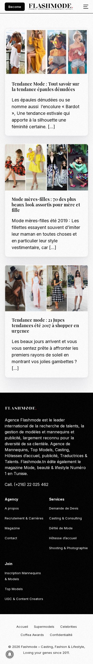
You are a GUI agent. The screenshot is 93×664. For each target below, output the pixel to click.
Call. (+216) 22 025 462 (26, 484)
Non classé (22, 275)
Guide (18, 38)
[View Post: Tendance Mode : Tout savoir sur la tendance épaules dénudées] (46, 52)
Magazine (32, 38)
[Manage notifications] (10, 654)
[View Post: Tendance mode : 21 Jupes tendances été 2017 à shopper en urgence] (46, 288)
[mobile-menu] (84, 7)
